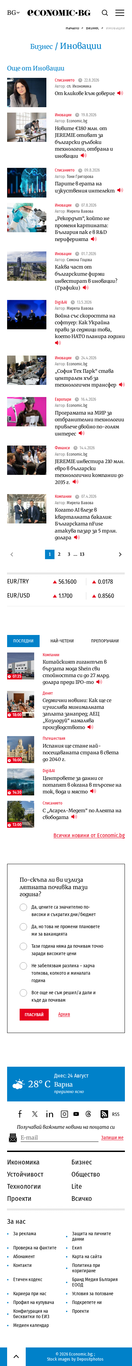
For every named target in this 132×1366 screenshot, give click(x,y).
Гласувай (34, 1014)
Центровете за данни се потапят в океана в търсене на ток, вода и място (82, 785)
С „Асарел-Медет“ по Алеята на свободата (82, 814)
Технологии (24, 1186)
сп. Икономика (79, 86)
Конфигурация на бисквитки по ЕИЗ (31, 1313)
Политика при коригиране (86, 1268)
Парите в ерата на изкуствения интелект (85, 187)
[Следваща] (120, 554)
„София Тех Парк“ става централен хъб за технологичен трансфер (86, 378)
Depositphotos (90, 1359)
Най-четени (62, 640)
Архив (64, 1014)
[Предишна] (12, 554)
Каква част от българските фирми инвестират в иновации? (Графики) (86, 277)
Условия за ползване (92, 1294)
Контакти (22, 1265)
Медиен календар (31, 1325)
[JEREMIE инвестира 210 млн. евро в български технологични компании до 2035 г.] (26, 460)
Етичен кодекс (27, 1279)
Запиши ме (112, 1137)
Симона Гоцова (79, 259)
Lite (76, 1186)
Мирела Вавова (80, 211)
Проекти (19, 1198)
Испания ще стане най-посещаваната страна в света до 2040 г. (81, 752)
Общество (85, 1174)
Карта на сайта (87, 1256)
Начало (72, 27)
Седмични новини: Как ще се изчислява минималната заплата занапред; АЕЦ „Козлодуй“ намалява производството (77, 713)
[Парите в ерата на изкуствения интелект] (26, 182)
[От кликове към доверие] (26, 92)
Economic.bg (77, 121)
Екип (77, 1248)
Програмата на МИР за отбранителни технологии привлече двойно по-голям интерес (89, 423)
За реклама (24, 1234)
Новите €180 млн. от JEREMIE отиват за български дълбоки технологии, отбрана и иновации (84, 142)
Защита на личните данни (91, 1236)
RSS (115, 1114)
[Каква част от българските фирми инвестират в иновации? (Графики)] (26, 266)
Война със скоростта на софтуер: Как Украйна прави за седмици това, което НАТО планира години (90, 326)
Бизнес (92, 27)
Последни (23, 640)
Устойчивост (25, 1174)
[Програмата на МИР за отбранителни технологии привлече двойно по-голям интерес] (26, 411)
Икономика (23, 1162)
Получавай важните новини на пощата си (66, 1127)
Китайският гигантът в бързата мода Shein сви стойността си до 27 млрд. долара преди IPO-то (76, 672)
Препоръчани (105, 640)
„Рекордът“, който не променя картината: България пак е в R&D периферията (82, 228)
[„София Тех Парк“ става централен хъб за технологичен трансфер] (26, 370)
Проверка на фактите (35, 1248)
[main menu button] (119, 12)
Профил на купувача (33, 1302)
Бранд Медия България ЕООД (95, 1282)
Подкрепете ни (87, 1302)
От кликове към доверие (85, 93)
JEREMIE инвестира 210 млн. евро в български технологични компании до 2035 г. (90, 471)
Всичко (81, 1198)
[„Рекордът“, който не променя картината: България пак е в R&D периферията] (26, 217)
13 (82, 554)
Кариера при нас (29, 1294)
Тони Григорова (80, 176)
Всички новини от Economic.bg (89, 835)
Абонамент (24, 1256)
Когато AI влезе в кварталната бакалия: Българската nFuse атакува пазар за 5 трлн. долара (86, 524)
